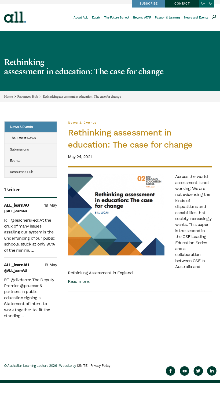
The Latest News (23, 138)
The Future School (116, 17)
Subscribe (149, 3)
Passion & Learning (167, 17)
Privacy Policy (100, 366)
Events (15, 161)
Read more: (79, 281)
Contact (182, 3)
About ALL (81, 17)
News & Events (21, 127)
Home (8, 97)
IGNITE (82, 366)
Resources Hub (27, 97)
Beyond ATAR (142, 17)
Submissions (19, 149)
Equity (96, 17)
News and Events (196, 17)
